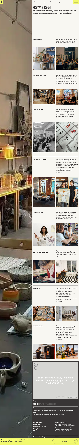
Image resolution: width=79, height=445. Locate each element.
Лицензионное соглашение (61, 397)
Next (76, 50)
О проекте (53, 2)
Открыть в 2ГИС (73, 397)
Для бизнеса (63, 2)
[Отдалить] (35, 368)
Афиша (36, 2)
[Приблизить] (36, 365)
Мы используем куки (8, 440)
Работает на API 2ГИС (62, 396)
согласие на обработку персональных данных (52, 415)
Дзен (35, 431)
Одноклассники (39, 427)
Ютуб (35, 429)
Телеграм (37, 425)
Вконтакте (37, 422)
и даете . (49, 415)
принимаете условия (53, 411)
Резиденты (44, 2)
